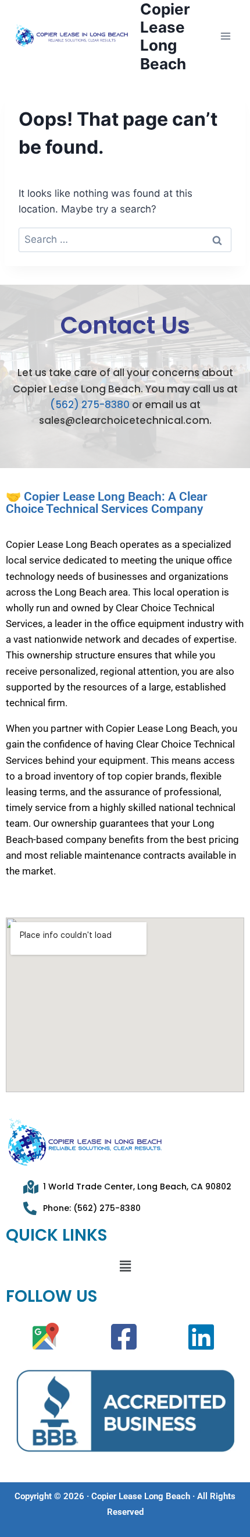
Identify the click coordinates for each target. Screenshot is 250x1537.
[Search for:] (125, 239)
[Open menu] (225, 36)
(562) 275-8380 (90, 405)
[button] (125, 1266)
